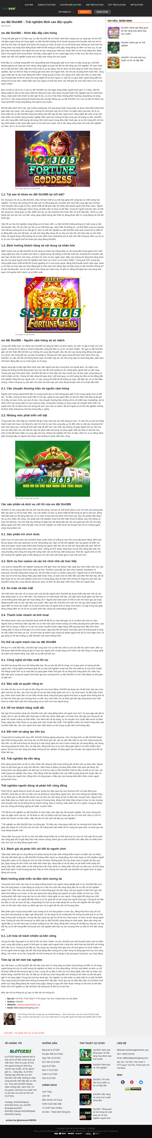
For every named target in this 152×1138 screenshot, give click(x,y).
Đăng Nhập (102, 12)
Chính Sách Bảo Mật (52, 1104)
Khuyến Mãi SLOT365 (70, 5)
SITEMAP (91, 1128)
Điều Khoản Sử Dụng (52, 1100)
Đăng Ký (84, 12)
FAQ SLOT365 (49, 1078)
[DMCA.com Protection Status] (133, 1089)
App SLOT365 (137, 5)
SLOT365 (29, 5)
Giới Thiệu (47, 1092)
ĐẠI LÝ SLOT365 (50, 1070)
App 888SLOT (65, 12)
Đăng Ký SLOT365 (47, 5)
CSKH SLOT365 (49, 1074)
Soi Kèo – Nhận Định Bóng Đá (56, 1112)
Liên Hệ (46, 1096)
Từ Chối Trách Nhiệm (52, 1108)
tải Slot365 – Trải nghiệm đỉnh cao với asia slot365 (24, 1033)
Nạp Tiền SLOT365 (95, 5)
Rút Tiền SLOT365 (117, 5)
